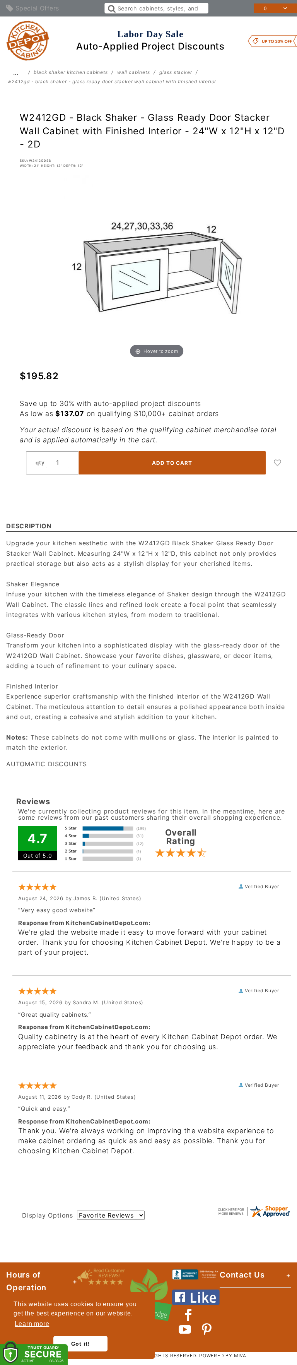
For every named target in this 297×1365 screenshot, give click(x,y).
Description (29, 526)
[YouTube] (185, 1329)
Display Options (47, 1215)
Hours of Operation (26, 1281)
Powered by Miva (222, 1355)
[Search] (111, 8)
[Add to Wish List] (278, 462)
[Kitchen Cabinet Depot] (28, 40)
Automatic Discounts (46, 764)
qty (40, 462)
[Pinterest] (206, 1329)
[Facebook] (188, 1315)
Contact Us (242, 1274)
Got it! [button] (80, 1344)
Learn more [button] (32, 1323)
